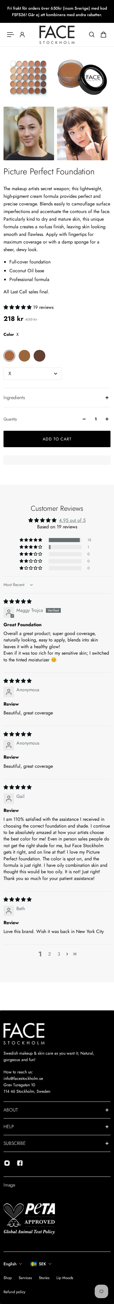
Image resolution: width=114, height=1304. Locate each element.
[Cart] (103, 34)
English (10, 1264)
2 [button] (49, 954)
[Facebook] (19, 1163)
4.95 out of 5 (72, 520)
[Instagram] (7, 1163)
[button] (18, 307)
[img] (18, 601)
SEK (42, 1264)
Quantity (10, 419)
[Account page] (22, 34)
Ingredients (14, 397)
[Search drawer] (92, 34)
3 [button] (59, 954)
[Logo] (57, 34)
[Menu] (10, 34)
